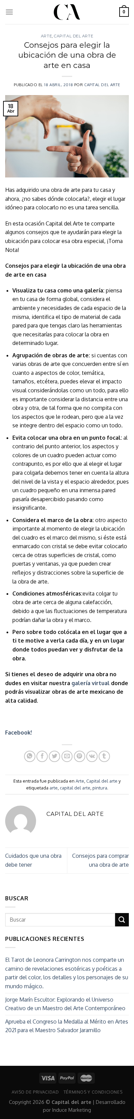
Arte (46, 36)
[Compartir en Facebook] (42, 756)
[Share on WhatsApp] (29, 756)
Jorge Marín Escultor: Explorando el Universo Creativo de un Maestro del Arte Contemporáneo (65, 1004)
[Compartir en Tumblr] (104, 756)
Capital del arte (73, 36)
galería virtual (91, 683)
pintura (99, 788)
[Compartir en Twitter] (54, 756)
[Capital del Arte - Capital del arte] (67, 12)
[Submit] (122, 919)
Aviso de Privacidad (35, 1092)
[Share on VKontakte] (92, 756)
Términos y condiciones (93, 1092)
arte (53, 788)
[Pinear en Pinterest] (79, 756)
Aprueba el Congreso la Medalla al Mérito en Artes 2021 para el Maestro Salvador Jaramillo (66, 1026)
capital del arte (75, 788)
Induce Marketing (71, 1110)
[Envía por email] (67, 756)
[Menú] (9, 11)
